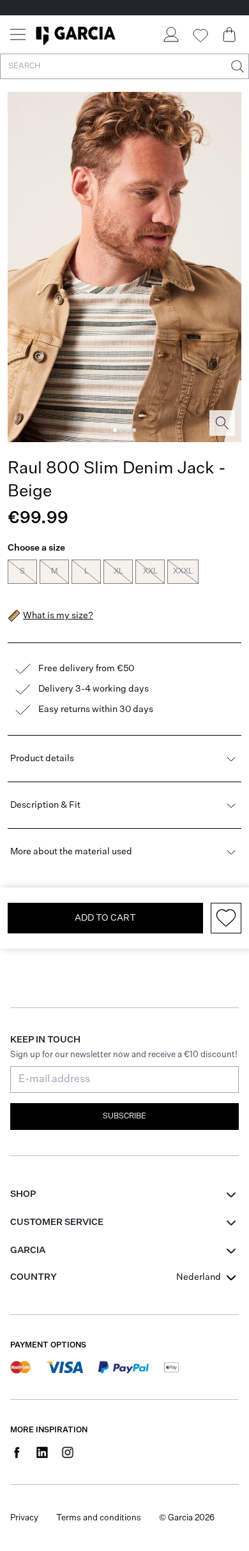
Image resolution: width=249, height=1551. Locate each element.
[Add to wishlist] (226, 918)
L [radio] (86, 571)
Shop (23, 1194)
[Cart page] (229, 34)
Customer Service (56, 1222)
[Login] (170, 34)
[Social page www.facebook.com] (16, 1452)
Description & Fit (45, 805)
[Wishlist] (200, 36)
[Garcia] (76, 34)
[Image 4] (134, 430)
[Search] (236, 66)
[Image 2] (121, 430)
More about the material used (71, 851)
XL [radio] (118, 571)
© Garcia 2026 (187, 1518)
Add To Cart (105, 918)
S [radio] (22, 571)
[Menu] (18, 34)
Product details (42, 758)
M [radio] (54, 571)
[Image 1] (115, 430)
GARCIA (27, 1250)
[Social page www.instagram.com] (67, 1452)
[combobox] (207, 1277)
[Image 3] (128, 430)
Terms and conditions (98, 1518)
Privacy (24, 1518)
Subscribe (124, 1116)
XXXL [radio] (183, 571)
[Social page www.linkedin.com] (42, 1452)
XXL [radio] (150, 571)
